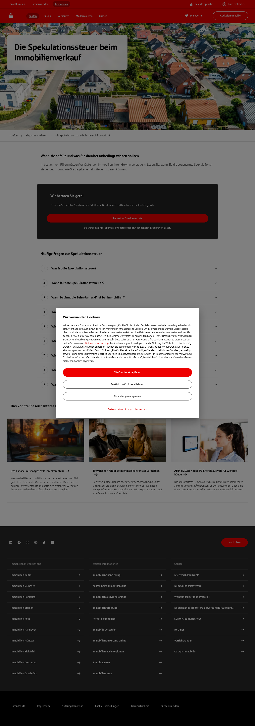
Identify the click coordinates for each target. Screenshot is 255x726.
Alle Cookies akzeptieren (127, 372)
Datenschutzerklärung (97, 343)
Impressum (141, 409)
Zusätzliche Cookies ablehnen (127, 384)
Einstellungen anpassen (127, 396)
